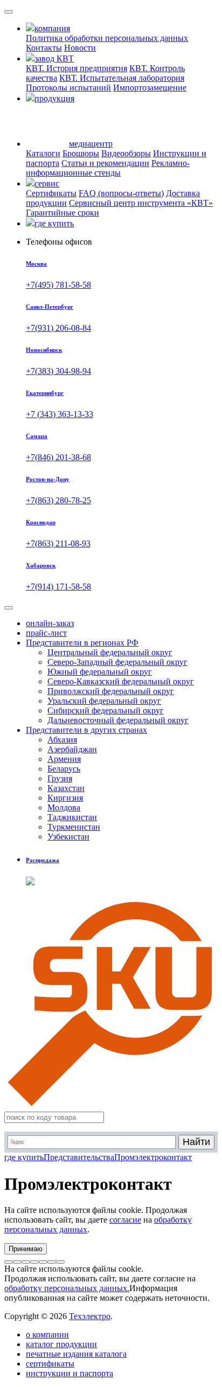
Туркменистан (73, 826)
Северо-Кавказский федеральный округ (120, 681)
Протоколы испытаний (68, 87)
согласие (125, 1219)
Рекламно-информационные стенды (108, 167)
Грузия (59, 778)
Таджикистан (72, 817)
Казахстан (66, 788)
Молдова (63, 807)
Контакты (44, 47)
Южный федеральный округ (99, 671)
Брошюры (81, 153)
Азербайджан (72, 749)
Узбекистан (68, 836)
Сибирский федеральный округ (105, 710)
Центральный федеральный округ (109, 652)
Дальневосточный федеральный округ (118, 720)
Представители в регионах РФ (82, 642)
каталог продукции (61, 1344)
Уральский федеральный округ (104, 700)
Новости (80, 47)
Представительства (79, 1157)
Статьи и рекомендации (105, 163)
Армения (64, 759)
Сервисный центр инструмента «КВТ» (141, 202)
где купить (24, 1157)
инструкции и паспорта (69, 1373)
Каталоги (43, 153)
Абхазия (62, 739)
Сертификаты (51, 193)
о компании (47, 1334)
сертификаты (50, 1363)
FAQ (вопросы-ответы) (121, 193)
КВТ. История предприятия (76, 68)
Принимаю (26, 1249)
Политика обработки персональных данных (107, 38)
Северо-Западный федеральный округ (117, 662)
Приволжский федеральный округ (110, 691)
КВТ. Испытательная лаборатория (121, 77)
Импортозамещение (149, 87)
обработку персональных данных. (66, 1288)
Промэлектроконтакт (153, 1157)
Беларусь (63, 768)
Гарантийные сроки (62, 212)
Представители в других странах (86, 729)
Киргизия (65, 797)
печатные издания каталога (76, 1353)
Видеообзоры (126, 153)
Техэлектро (89, 1316)
